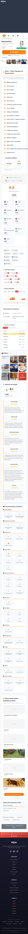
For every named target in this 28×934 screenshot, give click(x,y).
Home (3, 38)
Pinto (5, 38)
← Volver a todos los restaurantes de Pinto (14, 826)
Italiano (14, 901)
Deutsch (14, 910)
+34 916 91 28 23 (16, 313)
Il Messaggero (10, 921)
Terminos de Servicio (14, 890)
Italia (14, 862)
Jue (24, 291)
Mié (20, 291)
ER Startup (15, 923)
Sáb (5, 291)
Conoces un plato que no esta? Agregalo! (15, 180)
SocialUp (20, 923)
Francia (14, 864)
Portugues (14, 913)
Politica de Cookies (14, 892)
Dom (9, 291)
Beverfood (22, 921)
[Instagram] (14, 851)
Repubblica (4, 921)
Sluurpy (14, 874)
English (14, 903)
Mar (17, 291)
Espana (14, 867)
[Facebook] (10, 851)
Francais (14, 908)
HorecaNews (17, 921)
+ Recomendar (4, 57)
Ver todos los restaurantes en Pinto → (14, 794)
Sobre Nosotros (14, 882)
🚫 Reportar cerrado (16, 819)
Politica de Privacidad (14, 887)
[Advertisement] (14, 17)
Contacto (14, 885)
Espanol (14, 906)
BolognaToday (8, 923)
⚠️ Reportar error (7, 819)
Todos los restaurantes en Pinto (9, 808)
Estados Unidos (14, 871)
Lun (13, 291)
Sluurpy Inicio (6, 810)
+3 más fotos (22, 376)
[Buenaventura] (4, 62)
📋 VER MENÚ (14, 52)
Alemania (14, 869)
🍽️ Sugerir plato (19, 817)
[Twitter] (17, 851)
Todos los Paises (14, 859)
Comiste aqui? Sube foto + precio (14, 177)
